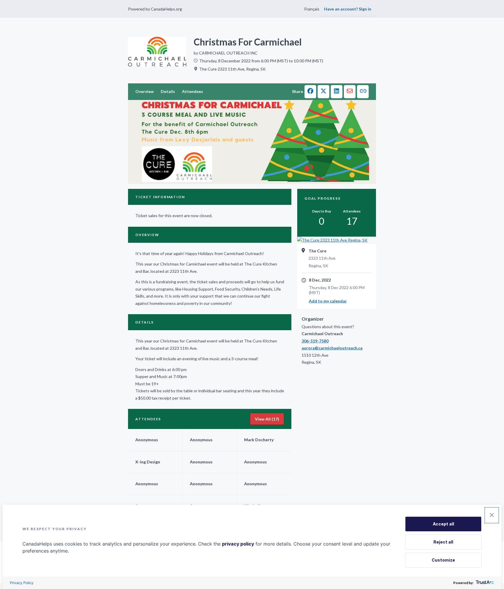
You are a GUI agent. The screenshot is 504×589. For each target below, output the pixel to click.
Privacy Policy (22, 583)
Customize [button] (443, 560)
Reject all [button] (443, 541)
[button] (310, 91)
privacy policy (238, 544)
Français (311, 8)
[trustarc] (484, 583)
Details (168, 91)
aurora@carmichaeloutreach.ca (332, 347)
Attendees (192, 91)
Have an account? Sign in (347, 8)
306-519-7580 (315, 340)
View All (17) (267, 418)
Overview (144, 91)
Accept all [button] (443, 523)
